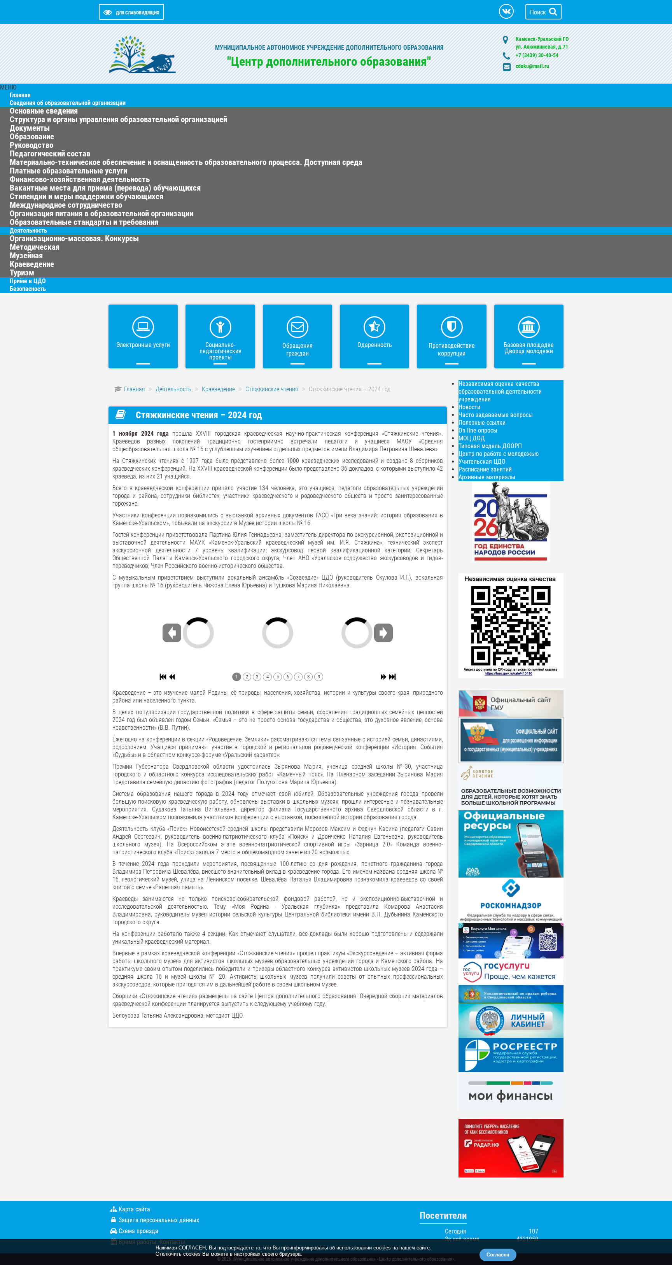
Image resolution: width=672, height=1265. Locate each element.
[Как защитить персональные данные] (511, 899)
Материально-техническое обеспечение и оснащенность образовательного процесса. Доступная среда (186, 162)
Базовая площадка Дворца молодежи (529, 348)
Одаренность (374, 345)
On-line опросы (477, 430)
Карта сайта (134, 1209)
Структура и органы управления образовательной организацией (118, 119)
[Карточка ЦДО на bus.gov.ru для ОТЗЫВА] (511, 739)
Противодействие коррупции (452, 349)
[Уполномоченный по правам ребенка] (511, 993)
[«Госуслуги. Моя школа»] (511, 940)
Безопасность (28, 289)
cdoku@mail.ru (532, 66)
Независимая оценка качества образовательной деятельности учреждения (500, 391)
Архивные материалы (486, 477)
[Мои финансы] (511, 1091)
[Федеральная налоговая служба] (511, 1020)
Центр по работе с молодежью (498, 453)
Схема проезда (138, 1231)
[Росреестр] (511, 1054)
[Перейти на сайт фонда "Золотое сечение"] (511, 786)
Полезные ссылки (482, 422)
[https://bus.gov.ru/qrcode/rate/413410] (511, 625)
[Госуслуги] (511, 971)
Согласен (497, 1255)
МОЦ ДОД (471, 438)
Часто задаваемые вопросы (495, 415)
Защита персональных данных (159, 1220)
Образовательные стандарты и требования (84, 222)
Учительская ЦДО (482, 461)
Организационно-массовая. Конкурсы (74, 238)
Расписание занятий (485, 469)
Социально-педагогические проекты (221, 351)
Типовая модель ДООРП (490, 446)
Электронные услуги (143, 345)
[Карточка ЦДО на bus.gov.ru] (511, 703)
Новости (469, 407)
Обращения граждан (297, 349)
